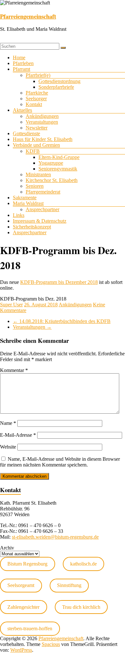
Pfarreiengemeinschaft (28, 16)
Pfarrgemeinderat (43, 191)
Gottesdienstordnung (59, 81)
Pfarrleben (23, 63)
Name (8, 423)
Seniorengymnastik (57, 168)
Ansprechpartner (42, 209)
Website (8, 447)
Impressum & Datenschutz (39, 221)
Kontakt (34, 104)
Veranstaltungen (42, 122)
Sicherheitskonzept (32, 226)
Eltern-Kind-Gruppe (58, 157)
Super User (11, 304)
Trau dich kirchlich (81, 607)
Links (18, 215)
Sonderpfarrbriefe (56, 87)
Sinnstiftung (69, 585)
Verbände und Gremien (36, 145)
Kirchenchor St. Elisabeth (52, 180)
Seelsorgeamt (20, 585)
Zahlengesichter (23, 607)
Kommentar (14, 370)
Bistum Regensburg (27, 563)
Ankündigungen (42, 116)
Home (19, 57)
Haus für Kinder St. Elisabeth (42, 139)
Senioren (35, 186)
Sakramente (25, 197)
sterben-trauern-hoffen (29, 628)
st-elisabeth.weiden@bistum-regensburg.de (55, 537)
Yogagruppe (50, 163)
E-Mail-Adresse (18, 435)
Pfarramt (21, 69)
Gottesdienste (26, 133)
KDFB (33, 151)
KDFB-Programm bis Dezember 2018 (59, 282)
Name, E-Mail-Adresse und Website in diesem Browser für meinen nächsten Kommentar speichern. (60, 461)
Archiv (7, 547)
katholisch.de (83, 563)
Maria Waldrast (28, 203)
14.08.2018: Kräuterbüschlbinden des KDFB (62, 321)
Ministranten (38, 174)
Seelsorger (36, 98)
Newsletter (36, 127)
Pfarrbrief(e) (38, 75)
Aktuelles (22, 110)
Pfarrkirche (37, 92)
